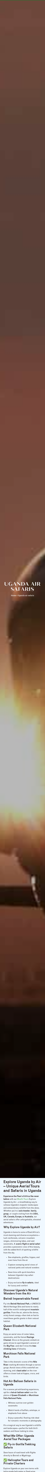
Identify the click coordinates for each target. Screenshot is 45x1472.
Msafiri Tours (22, 1199)
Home (13, 595)
